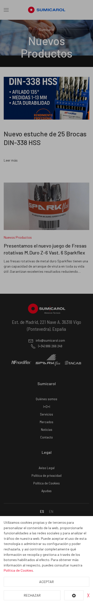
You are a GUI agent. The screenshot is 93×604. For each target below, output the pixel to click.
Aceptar (46, 582)
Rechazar (32, 595)
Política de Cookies (18, 570)
